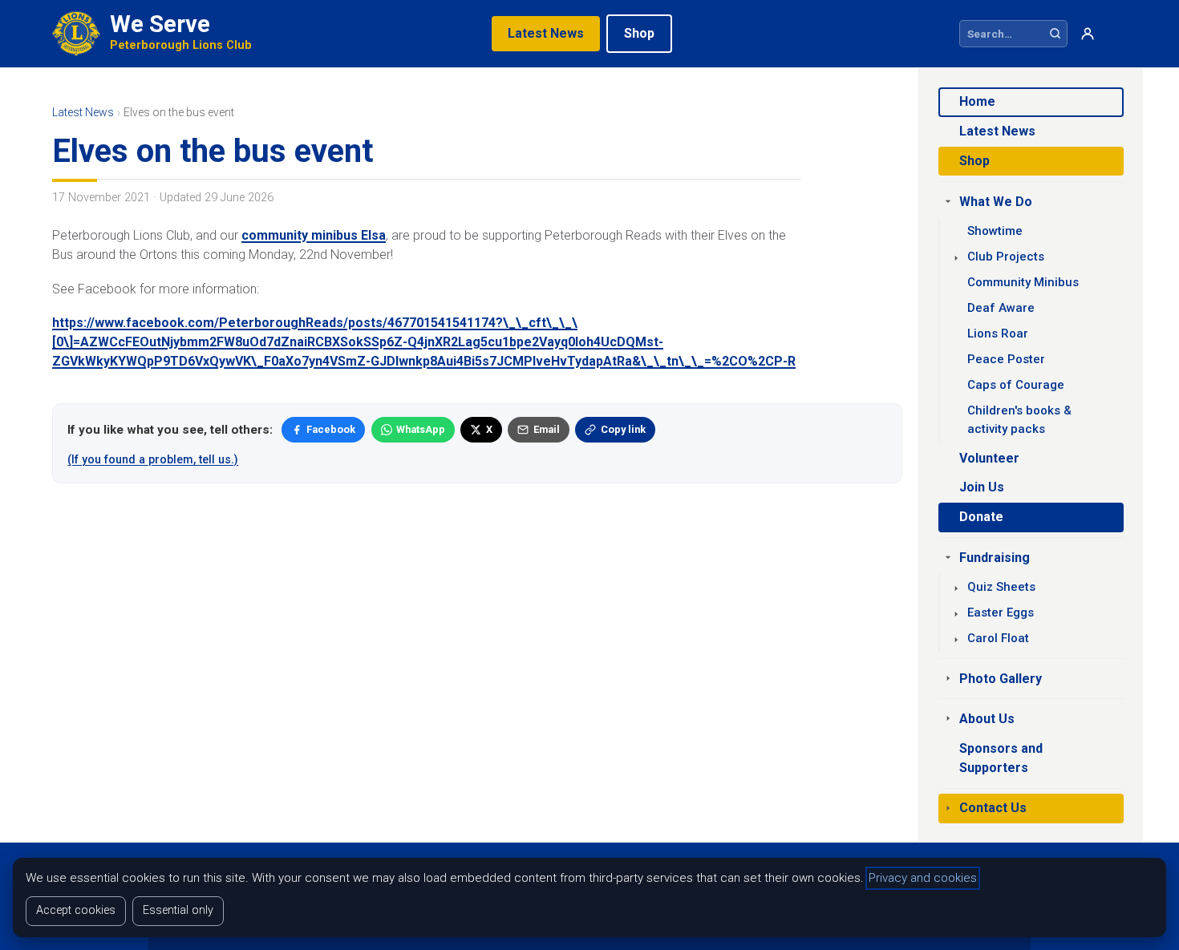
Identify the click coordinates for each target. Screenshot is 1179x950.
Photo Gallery (1000, 678)
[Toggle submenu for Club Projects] (956, 258)
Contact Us (993, 807)
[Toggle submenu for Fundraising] (948, 557)
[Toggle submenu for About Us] (948, 718)
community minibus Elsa (313, 235)
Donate (981, 516)
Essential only (178, 910)
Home (977, 101)
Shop (639, 33)
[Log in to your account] (1087, 34)
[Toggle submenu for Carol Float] (956, 639)
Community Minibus (1023, 282)
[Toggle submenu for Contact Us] (948, 808)
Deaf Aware (1001, 308)
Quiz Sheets (1001, 587)
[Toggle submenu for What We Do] (948, 201)
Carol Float (998, 638)
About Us (987, 718)
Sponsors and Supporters (1001, 758)
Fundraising (994, 557)
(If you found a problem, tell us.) (152, 459)
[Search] (1055, 33)
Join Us (981, 487)
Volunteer (989, 458)
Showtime (995, 231)
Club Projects (1005, 256)
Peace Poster (1006, 359)
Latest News (546, 33)
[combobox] (1001, 33)
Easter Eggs (1000, 612)
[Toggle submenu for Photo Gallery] (948, 678)
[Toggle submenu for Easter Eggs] (956, 614)
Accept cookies (75, 910)
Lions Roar (997, 333)
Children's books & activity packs (1019, 419)
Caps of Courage (1015, 385)
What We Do (995, 201)
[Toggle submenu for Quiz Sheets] (956, 588)
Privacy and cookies (923, 878)
